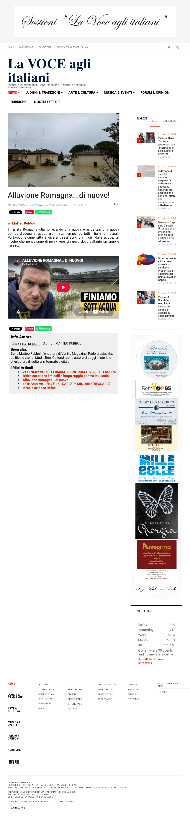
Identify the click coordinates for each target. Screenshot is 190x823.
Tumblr (132, 694)
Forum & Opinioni (155, 92)
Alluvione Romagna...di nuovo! (59, 195)
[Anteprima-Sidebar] (156, 560)
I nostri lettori (46, 101)
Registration (75, 689)
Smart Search (75, 699)
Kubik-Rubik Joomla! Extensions (150, 661)
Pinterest (133, 699)
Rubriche (19, 101)
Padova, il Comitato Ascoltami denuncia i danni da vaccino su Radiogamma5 (166, 306)
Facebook (133, 689)
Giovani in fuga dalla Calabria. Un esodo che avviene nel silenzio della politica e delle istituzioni (166, 232)
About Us (43, 684)
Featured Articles (108, 684)
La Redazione (26, 47)
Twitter (132, 684)
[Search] (177, 47)
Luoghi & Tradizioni (43, 92)
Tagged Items (105, 694)
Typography (105, 699)
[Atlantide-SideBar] (156, 359)
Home (11, 47)
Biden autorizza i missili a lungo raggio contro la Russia (66, 375)
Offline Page (75, 704)
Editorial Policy (47, 689)
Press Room (44, 703)
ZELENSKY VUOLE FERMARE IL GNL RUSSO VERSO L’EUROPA (69, 372)
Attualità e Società (168, 134)
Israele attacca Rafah (39, 388)
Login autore (18, 807)
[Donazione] (95, 21)
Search (72, 694)
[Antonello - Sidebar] (156, 588)
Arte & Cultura (82, 92)
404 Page (72, 708)
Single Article (106, 689)
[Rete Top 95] (156, 388)
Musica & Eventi (118, 92)
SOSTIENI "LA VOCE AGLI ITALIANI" (72, 47)
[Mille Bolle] (156, 467)
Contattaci (45, 47)
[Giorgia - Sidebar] (156, 510)
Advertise (43, 708)
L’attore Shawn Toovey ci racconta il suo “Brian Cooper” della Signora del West (166, 146)
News (13, 92)
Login (71, 684)
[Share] (169, 47)
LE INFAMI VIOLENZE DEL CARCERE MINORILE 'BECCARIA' (66, 383)
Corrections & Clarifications (46, 696)
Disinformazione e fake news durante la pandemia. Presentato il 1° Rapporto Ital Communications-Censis (168, 269)
